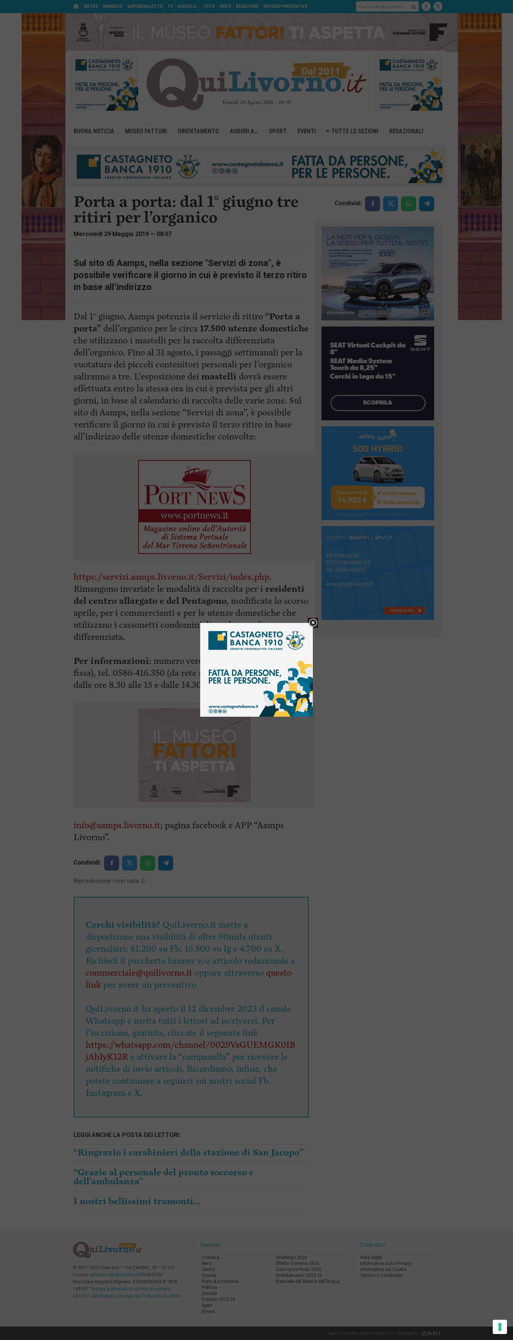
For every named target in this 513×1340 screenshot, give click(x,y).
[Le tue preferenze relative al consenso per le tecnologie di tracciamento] (500, 1327)
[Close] (313, 623)
